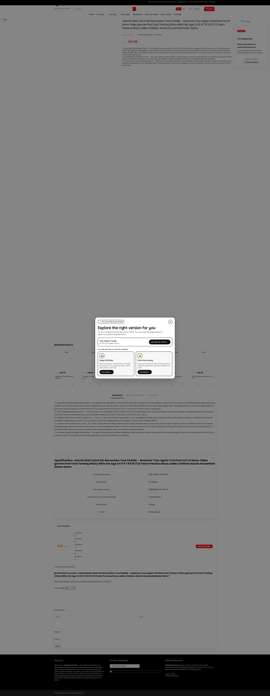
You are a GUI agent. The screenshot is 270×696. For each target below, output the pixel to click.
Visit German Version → (159, 342)
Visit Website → (106, 372)
